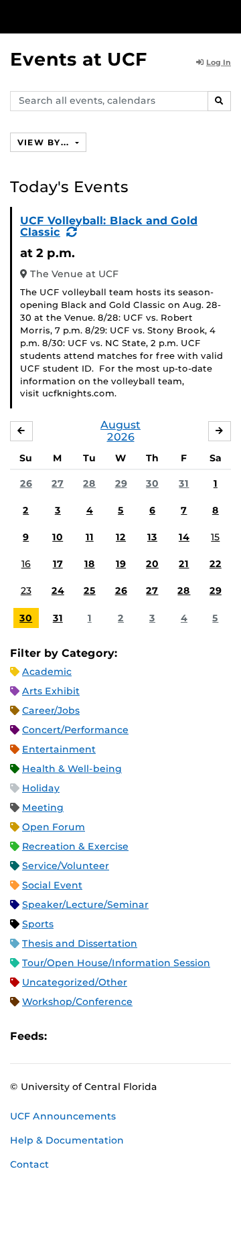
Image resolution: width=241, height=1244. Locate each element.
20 (152, 564)
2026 (121, 437)
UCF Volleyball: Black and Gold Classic (108, 226)
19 (121, 564)
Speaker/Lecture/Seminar (85, 905)
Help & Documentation (67, 1140)
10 (57, 537)
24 (58, 591)
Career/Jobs (51, 710)
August (120, 424)
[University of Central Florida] (102, 16)
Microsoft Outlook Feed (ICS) (87, 1036)
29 (121, 483)
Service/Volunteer (65, 866)
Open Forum (53, 827)
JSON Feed (155, 1036)
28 (89, 483)
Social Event (52, 885)
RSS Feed (109, 1036)
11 (90, 537)
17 (58, 564)
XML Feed (132, 1036)
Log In (218, 62)
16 (26, 564)
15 (215, 537)
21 (184, 564)
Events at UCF (78, 59)
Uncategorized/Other (74, 982)
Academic (47, 672)
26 (26, 483)
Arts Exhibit (51, 691)
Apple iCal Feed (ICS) (64, 1036)
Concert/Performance (75, 730)
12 (121, 537)
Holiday (41, 788)
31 (184, 483)
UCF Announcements (63, 1116)
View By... (44, 142)
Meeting (43, 807)
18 (89, 564)
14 (184, 537)
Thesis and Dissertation (79, 943)
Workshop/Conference (77, 1002)
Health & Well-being (72, 769)
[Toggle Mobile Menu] (228, 16)
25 (90, 591)
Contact (29, 1164)
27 (58, 483)
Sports (38, 924)
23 (26, 591)
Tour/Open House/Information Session (116, 963)
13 (152, 537)
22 (216, 564)
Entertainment (59, 749)
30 (152, 483)
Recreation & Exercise (75, 846)
